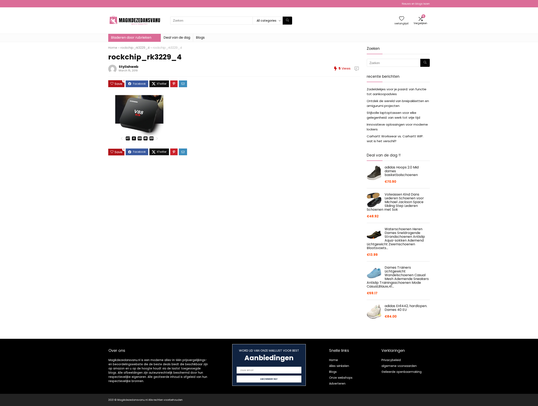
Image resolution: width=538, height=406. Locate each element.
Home (112, 48)
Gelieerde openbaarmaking (401, 372)
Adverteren (337, 383)
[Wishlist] (401, 18)
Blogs (200, 37)
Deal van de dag (177, 37)
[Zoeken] (287, 21)
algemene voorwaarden (399, 366)
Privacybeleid (391, 360)
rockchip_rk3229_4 (135, 48)
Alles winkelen (339, 366)
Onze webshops (340, 378)
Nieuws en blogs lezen (416, 3)
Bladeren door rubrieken (131, 37)
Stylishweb (128, 66)
